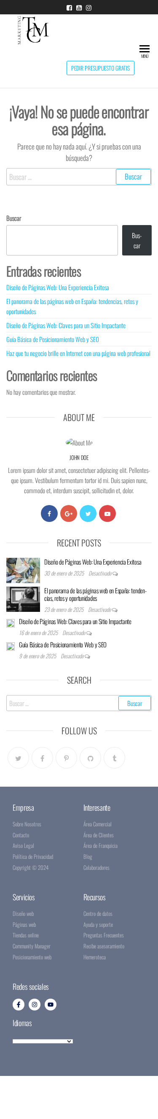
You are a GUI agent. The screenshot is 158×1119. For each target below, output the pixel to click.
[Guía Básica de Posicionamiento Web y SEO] (10, 645)
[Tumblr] (114, 758)
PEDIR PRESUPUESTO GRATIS (100, 68)
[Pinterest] (66, 758)
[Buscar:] (79, 176)
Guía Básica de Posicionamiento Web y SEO (52, 339)
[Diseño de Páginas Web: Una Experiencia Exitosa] (23, 569)
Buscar (13, 218)
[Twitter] (88, 513)
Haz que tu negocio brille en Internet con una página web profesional (78, 353)
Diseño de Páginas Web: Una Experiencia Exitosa (57, 287)
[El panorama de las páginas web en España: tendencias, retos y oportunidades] (23, 598)
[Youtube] (107, 513)
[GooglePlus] (68, 513)
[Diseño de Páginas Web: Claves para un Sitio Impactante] (10, 622)
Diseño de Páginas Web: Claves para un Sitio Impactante (66, 325)
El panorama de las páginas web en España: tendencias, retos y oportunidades (95, 594)
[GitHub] (90, 758)
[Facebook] (49, 513)
